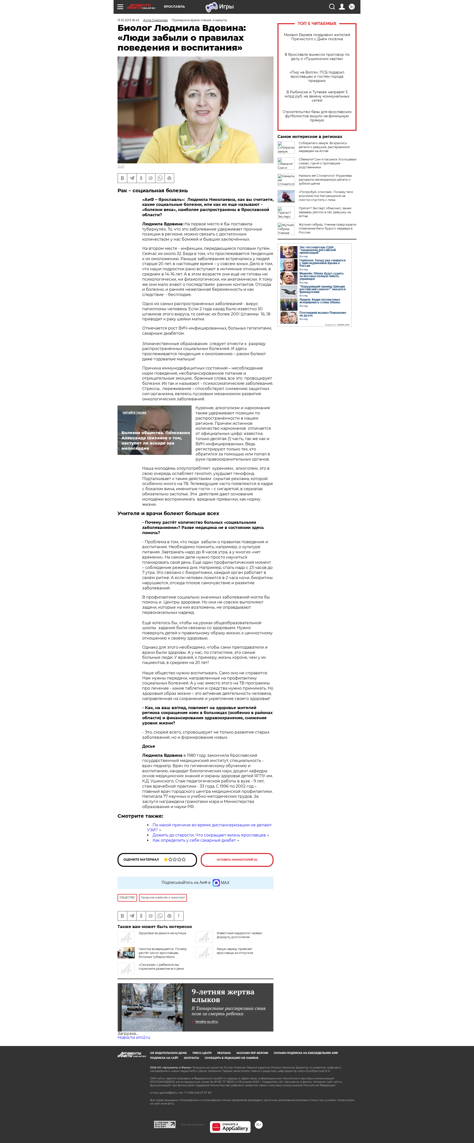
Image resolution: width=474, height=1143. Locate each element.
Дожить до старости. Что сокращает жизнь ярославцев (209, 835)
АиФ (121, 166)
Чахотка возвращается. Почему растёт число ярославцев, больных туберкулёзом (163, 953)
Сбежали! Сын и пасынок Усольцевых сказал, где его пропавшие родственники (327, 163)
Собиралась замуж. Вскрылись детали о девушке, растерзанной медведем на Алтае (324, 147)
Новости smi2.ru (134, 1037)
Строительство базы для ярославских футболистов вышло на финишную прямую (317, 116)
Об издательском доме (168, 1053)
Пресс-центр (202, 1053)
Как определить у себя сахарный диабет (194, 840)
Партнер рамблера (192, 1124)
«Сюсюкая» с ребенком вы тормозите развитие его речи (161, 966)
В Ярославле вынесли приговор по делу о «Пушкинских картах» (317, 57)
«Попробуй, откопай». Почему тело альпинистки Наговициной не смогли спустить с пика (326, 196)
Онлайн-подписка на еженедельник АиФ (306, 1053)
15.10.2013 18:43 (128, 20)
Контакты (191, 1058)
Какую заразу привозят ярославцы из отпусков (235, 951)
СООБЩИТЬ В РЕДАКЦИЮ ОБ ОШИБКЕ (231, 1058)
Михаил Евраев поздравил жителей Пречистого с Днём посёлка (317, 37)
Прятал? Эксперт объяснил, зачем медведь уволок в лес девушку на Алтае (325, 212)
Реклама (224, 1053)
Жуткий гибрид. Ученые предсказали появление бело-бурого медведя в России (327, 228)
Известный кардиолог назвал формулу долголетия (239, 935)
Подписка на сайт (164, 1058)
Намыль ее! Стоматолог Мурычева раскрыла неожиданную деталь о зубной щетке (325, 179)
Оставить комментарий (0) (237, 859)
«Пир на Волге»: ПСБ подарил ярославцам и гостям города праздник (317, 76)
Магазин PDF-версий (252, 1053)
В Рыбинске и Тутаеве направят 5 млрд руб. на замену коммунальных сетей (317, 96)
